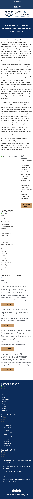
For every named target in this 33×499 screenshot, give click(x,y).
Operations (4, 260)
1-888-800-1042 (16, 2)
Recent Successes (6, 262)
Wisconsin (4, 269)
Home (3, 395)
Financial (3, 246)
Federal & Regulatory (7, 244)
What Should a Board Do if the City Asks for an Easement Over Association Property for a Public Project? (16, 474)
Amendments (5, 224)
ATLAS (4, 406)
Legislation (4, 253)
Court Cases (4, 235)
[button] (16, 7)
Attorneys (4, 401)
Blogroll (3, 228)
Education (4, 240)
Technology (4, 265)
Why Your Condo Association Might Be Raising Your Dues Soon (15, 312)
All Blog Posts (26, 205)
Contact (4, 408)
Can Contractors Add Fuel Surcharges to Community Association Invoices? (13, 289)
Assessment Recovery (7, 226)
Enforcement (4, 242)
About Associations (6, 222)
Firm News (4, 249)
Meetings (3, 258)
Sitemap (4, 410)
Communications (6, 233)
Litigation (4, 255)
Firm (3, 397)
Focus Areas (5, 399)
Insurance (4, 251)
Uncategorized (5, 267)
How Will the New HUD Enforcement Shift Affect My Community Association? (14, 357)
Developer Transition (7, 237)
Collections (4, 231)
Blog (3, 404)
